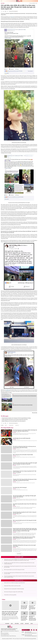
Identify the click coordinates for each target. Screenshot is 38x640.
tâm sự (17, 591)
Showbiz (7, 623)
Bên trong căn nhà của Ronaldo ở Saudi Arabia (23, 454)
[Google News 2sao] (13, 11)
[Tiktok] (36, 630)
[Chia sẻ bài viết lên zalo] (3, 11)
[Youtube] (34, 630)
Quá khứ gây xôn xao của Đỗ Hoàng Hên (21, 438)
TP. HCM (23, 634)
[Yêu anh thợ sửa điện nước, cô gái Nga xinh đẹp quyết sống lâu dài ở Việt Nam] (6, 498)
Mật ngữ (27, 623)
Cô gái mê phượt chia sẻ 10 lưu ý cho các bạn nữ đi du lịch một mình (15, 419)
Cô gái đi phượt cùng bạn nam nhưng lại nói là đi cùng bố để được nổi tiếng (16, 418)
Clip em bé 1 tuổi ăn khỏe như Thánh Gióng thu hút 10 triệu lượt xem (32, 607)
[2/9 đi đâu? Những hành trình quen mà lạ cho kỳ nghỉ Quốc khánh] (6, 548)
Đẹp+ (12, 623)
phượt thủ (17, 425)
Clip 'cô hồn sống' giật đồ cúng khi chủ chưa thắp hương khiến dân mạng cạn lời (24, 618)
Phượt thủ (12, 16)
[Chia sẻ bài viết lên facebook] (1, 11)
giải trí (15, 588)
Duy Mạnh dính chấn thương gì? (20, 487)
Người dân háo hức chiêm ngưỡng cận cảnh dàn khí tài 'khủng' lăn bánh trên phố (32, 618)
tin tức (9, 582)
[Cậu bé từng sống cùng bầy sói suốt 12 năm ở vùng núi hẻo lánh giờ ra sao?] (6, 515)
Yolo (13, 403)
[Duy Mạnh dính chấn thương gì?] (6, 490)
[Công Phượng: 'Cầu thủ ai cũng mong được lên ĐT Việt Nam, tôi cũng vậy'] (6, 474)
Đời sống (2, 3)
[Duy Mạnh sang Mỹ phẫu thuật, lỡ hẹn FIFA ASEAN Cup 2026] (6, 507)
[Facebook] (31, 630)
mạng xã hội (11, 425)
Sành (32, 623)
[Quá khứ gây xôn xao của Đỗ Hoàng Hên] (6, 441)
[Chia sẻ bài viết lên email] (5, 11)
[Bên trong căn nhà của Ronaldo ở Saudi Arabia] (6, 457)
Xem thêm (19, 553)
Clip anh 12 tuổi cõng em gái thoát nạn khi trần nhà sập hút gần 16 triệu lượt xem (10, 613)
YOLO (6, 425)
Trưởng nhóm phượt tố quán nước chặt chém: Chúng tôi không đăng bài (24, 395)
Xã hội (22, 623)
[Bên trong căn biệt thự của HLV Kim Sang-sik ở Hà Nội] (6, 523)
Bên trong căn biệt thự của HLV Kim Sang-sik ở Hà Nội (24, 520)
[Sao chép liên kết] (7, 11)
